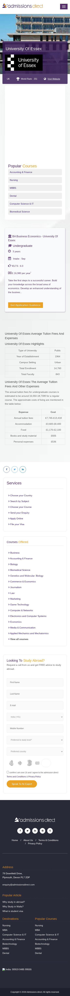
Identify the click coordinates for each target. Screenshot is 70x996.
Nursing (14, 180)
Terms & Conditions (48, 840)
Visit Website (54, 79)
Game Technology (19, 604)
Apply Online (16, 518)
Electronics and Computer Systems (28, 616)
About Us (28, 840)
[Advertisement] (35, 126)
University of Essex (24, 48)
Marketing (15, 598)
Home (15, 840)
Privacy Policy (34, 777)
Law (12, 593)
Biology (14, 564)
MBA (4, 930)
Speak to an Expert (22, 784)
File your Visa (17, 524)
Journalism (15, 587)
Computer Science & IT (22, 203)
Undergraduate (22, 245)
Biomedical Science (20, 211)
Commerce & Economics (23, 581)
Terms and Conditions (16, 777)
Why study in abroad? (13, 902)
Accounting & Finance (21, 172)
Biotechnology (9, 944)
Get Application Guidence (26, 305)
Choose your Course (21, 507)
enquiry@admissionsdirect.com (18, 884)
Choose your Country (21, 495)
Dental (13, 195)
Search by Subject (19, 501)
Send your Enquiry (19, 512)
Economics (15, 622)
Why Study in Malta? (13, 906)
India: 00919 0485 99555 (18, 969)
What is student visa (12, 911)
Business (15, 552)
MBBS (13, 188)
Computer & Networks (21, 610)
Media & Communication (22, 627)
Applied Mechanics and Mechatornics (29, 633)
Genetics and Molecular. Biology (26, 575)
